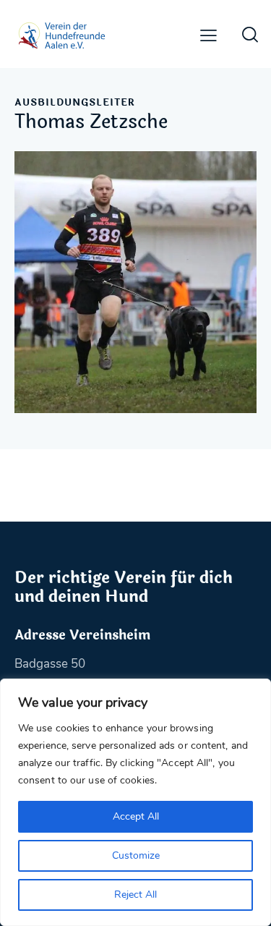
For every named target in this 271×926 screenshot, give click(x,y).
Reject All (135, 894)
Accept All (136, 816)
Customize (136, 855)
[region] (135, 802)
